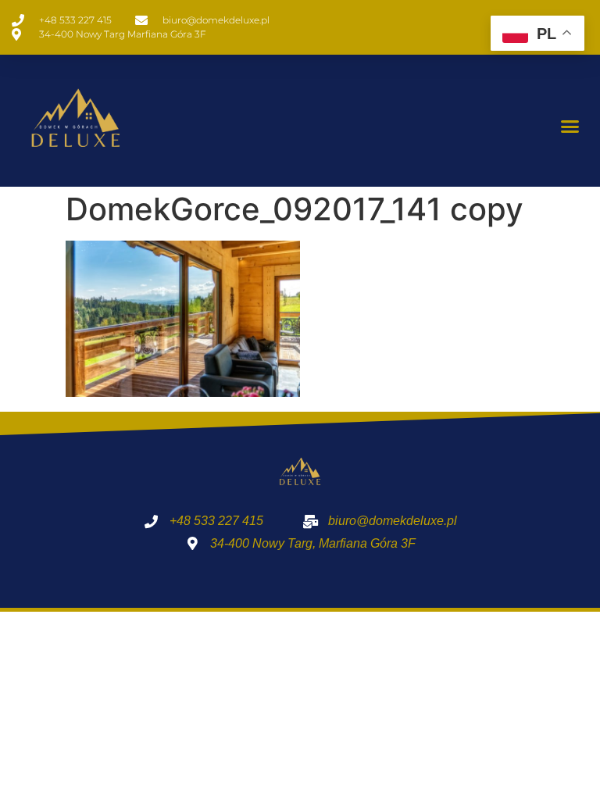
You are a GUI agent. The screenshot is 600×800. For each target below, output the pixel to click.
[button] (569, 126)
